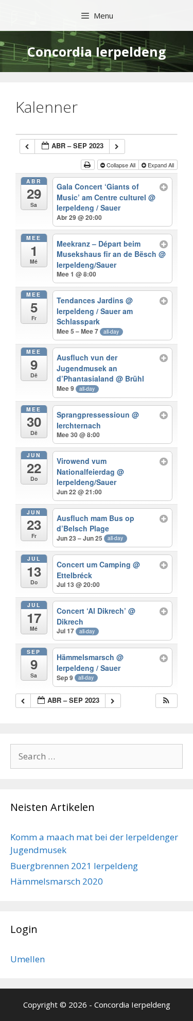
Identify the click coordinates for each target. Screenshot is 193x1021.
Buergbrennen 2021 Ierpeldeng (74, 866)
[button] (166, 701)
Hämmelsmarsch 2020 (56, 881)
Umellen (27, 959)
